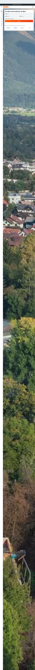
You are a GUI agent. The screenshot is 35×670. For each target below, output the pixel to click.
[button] (34, 5)
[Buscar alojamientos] (1, 11)
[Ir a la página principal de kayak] (5, 6)
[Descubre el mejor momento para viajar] (1, 19)
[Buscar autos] (1, 13)
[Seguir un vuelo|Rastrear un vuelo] (1, 17)
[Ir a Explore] (1, 15)
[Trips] (1, 21)
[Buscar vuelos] (1, 9)
